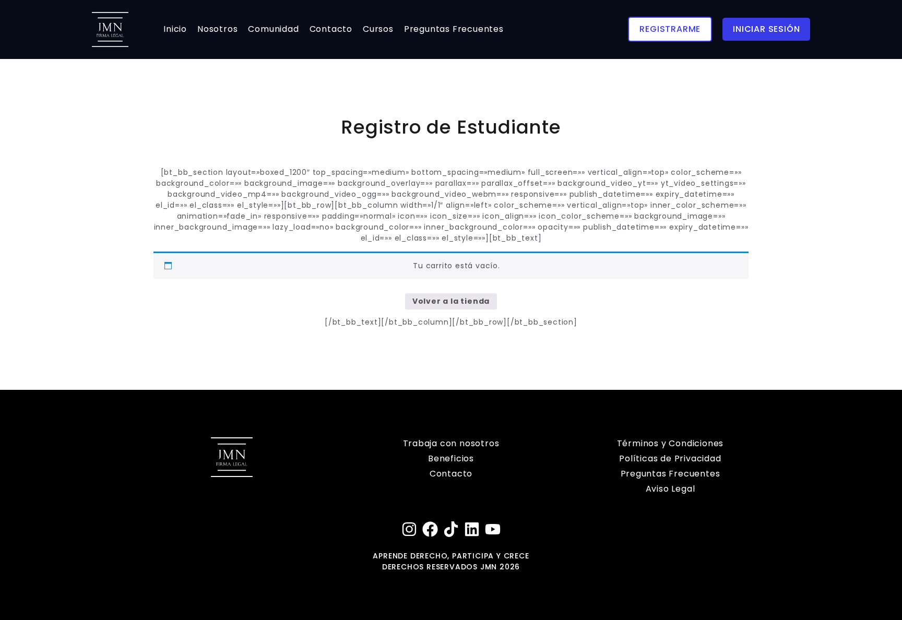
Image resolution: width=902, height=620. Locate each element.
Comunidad (273, 29)
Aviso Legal (670, 489)
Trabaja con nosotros (451, 443)
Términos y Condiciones (670, 443)
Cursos (378, 29)
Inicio (175, 29)
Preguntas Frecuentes (454, 29)
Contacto (331, 29)
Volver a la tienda (451, 301)
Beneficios (451, 458)
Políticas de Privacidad (670, 458)
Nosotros (217, 29)
